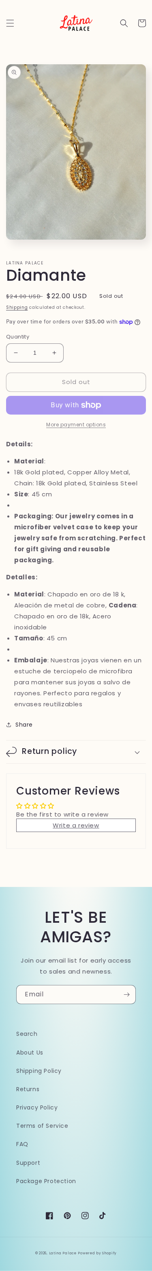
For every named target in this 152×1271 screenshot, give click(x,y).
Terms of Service (42, 1126)
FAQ (22, 1144)
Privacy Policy (37, 1107)
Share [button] (24, 725)
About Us (29, 1052)
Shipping (17, 307)
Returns (27, 1089)
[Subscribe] (126, 994)
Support (28, 1163)
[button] (10, 23)
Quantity (17, 337)
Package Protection (46, 1181)
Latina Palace (63, 1253)
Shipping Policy (39, 1071)
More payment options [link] (76, 424)
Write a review (76, 825)
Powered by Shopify (97, 1253)
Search (27, 1034)
